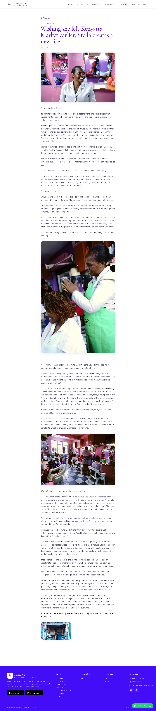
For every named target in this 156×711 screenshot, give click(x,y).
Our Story (59, 678)
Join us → (84, 678)
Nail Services (60, 687)
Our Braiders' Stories (63, 690)
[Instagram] (131, 690)
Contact (58, 696)
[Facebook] (136, 690)
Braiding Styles (61, 684)
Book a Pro (60, 693)
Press (107, 681)
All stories (46, 18)
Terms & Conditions (132, 707)
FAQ (106, 678)
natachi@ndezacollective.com (142, 685)
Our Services (110, 4)
